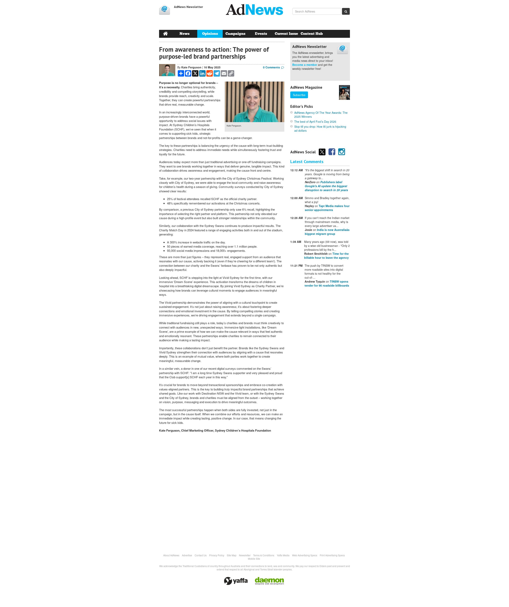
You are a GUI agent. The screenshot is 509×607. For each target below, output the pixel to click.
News (184, 34)
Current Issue (286, 34)
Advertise (187, 555)
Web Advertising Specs (304, 555)
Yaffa (235, 581)
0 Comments (271, 67)
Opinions (210, 34)
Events (261, 34)
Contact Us (201, 555)
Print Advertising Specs (332, 555)
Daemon (269, 581)
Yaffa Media (283, 555)
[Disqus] (221, 491)
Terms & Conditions (263, 555)
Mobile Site (254, 558)
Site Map (231, 555)
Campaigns (235, 34)
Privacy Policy (216, 555)
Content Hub (312, 34)
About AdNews (171, 555)
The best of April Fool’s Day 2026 (315, 122)
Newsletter (245, 555)
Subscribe (299, 95)
